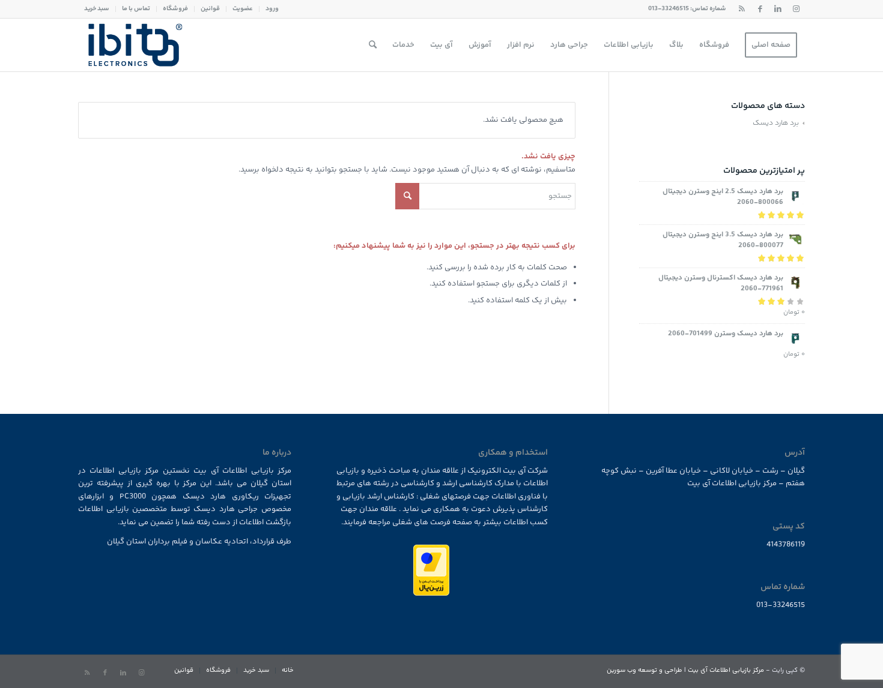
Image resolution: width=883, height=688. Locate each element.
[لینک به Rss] (742, 9)
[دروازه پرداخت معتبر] (431, 594)
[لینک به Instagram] (796, 9)
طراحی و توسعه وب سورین (644, 670)
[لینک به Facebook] (760, 9)
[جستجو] (372, 45)
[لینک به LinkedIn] (778, 9)
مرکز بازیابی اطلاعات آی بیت (726, 670)
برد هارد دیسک (776, 123)
